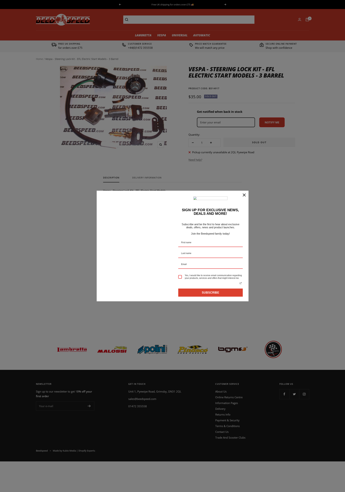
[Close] (244, 195)
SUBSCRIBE (210, 292)
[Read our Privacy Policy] (240, 283)
